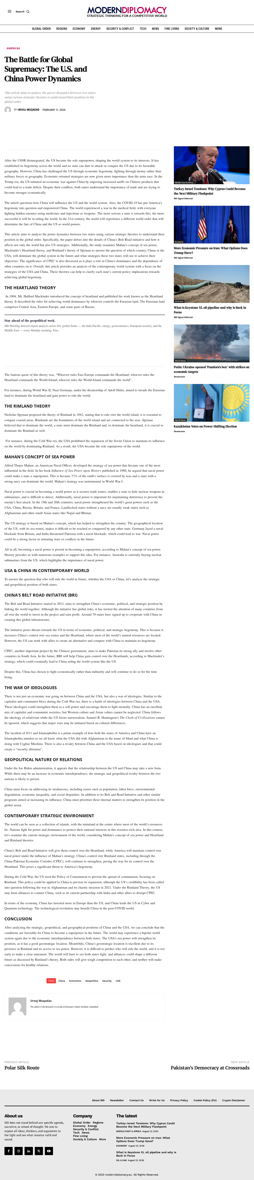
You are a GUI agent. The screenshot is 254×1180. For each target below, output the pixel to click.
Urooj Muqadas (28, 110)
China (61, 980)
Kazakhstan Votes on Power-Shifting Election (205, 426)
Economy (179, 241)
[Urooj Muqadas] (8, 109)
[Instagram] (19, 1151)
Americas (13, 48)
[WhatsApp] (25, 120)
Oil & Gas (179, 301)
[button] (23, 11)
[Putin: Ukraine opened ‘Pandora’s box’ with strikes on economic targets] (212, 343)
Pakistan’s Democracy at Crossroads (210, 1068)
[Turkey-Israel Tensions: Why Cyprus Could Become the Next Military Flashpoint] (212, 165)
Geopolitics (91, 980)
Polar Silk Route (21, 1068)
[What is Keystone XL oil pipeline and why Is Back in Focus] (212, 284)
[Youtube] (49, 1151)
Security (107, 980)
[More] (60, 120)
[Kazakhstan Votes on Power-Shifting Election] (212, 403)
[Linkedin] (34, 120)
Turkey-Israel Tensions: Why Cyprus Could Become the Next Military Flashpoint (210, 191)
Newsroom (179, 376)
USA (118, 980)
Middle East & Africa (184, 182)
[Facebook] (8, 120)
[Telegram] (51, 120)
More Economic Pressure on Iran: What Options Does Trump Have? (143, 1139)
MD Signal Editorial (183, 198)
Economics (75, 980)
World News (180, 360)
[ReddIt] (42, 120)
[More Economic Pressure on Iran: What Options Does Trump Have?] (212, 225)
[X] (16, 120)
